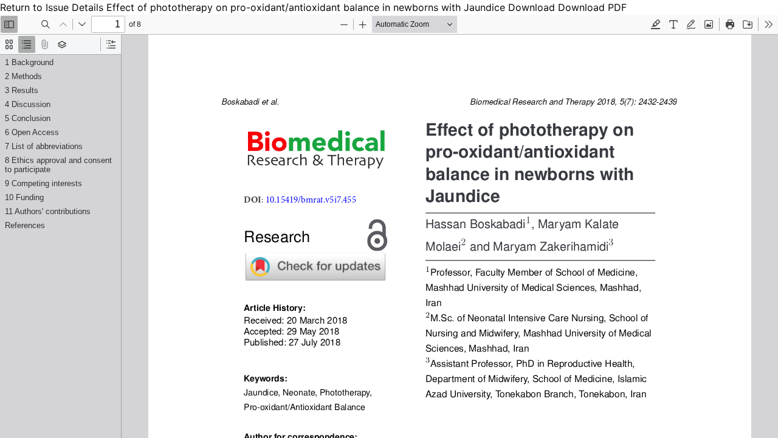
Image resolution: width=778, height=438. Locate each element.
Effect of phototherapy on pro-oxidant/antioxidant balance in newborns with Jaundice (307, 7)
